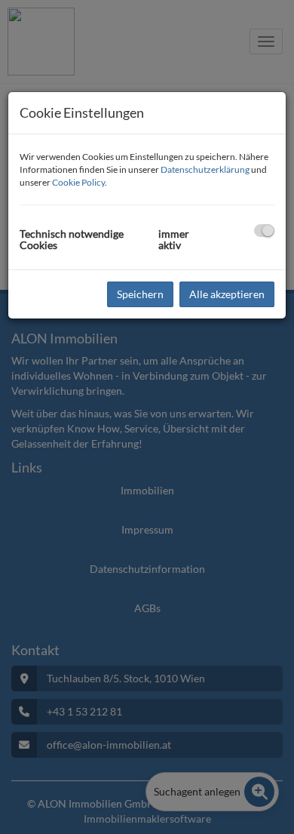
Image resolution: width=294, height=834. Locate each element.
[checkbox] (264, 230)
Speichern (140, 294)
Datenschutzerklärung (205, 169)
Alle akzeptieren (227, 294)
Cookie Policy (78, 182)
